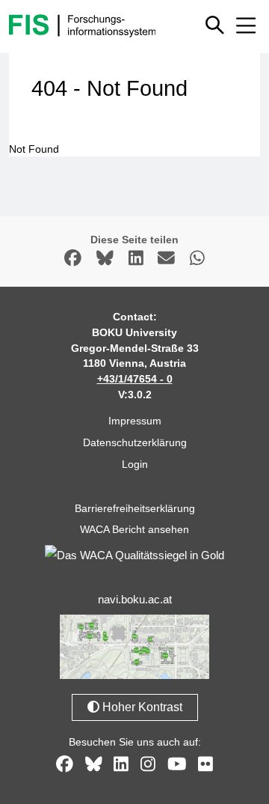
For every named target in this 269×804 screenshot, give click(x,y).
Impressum (134, 421)
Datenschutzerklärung (135, 442)
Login (135, 464)
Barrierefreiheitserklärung (135, 508)
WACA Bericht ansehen (134, 529)
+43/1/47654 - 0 (135, 379)
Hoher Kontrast (140, 707)
